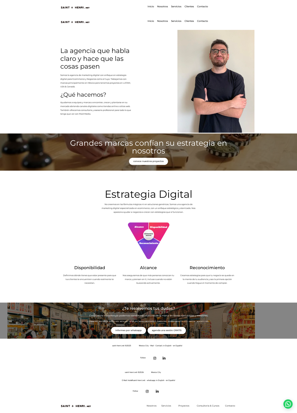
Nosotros (152, 405)
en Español (177, 346)
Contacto (230, 405)
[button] (288, 404)
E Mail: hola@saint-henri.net (134, 380)
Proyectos (183, 405)
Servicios (166, 405)
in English (167, 346)
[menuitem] (151, 6)
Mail (152, 346)
